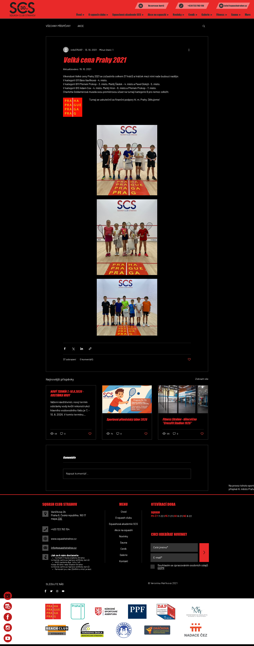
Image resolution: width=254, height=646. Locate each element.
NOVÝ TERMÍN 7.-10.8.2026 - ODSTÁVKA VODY (66, 393)
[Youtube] (63, 591)
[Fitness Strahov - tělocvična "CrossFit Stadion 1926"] (183, 399)
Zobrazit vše (201, 378)
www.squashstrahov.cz (64, 538)
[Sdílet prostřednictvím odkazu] (90, 348)
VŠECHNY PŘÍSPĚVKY (58, 25)
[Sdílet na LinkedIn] (81, 348)
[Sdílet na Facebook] (64, 348)
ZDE (60, 518)
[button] (203, 26)
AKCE (81, 25)
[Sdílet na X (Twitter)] (73, 348)
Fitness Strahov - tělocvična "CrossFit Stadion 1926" (179, 421)
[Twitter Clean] (51, 591)
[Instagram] (57, 591)
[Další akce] (189, 50)
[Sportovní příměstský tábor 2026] (127, 399)
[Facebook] (45, 591)
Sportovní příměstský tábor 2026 (126, 419)
